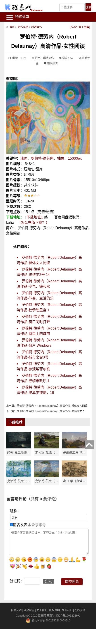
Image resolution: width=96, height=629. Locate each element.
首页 (12, 27)
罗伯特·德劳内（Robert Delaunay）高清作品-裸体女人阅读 (52, 405)
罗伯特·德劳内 (42, 158)
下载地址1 (35, 217)
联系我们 (67, 610)
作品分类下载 (79, 27)
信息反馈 (16, 610)
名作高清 (23, 27)
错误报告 (52, 63)
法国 (23, 158)
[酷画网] (23, 7)
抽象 (60, 158)
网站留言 (29, 610)
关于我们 (41, 610)
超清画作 (36, 27)
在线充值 (80, 610)
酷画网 (42, 615)
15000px (75, 158)
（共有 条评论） (43, 499)
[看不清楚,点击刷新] (48, 581)
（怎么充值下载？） (33, 222)
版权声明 (54, 610)
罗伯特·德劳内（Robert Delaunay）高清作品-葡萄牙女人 (51, 411)
